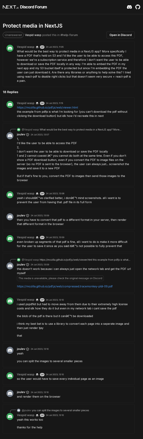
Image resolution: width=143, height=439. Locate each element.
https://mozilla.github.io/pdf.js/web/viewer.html (47, 107)
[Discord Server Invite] (129, 7)
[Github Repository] (137, 7)
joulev (21, 134)
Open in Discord (121, 35)
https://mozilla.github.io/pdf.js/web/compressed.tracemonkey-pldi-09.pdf (65, 286)
